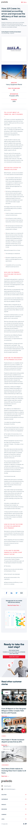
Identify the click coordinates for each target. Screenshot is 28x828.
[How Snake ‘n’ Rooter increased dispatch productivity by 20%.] (14, 725)
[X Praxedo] (26, 824)
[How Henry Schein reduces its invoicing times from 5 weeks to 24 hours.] (14, 754)
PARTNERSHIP (4, 799)
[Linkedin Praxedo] (23, 824)
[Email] (21, 593)
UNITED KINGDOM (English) (9, 789)
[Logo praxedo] (14, 781)
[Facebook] (6, 593)
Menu (25, 2)
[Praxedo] (4, 2)
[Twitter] (16, 593)
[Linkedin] (11, 593)
